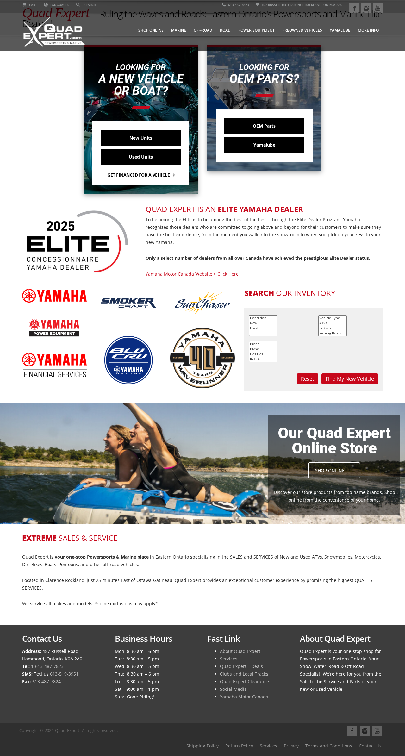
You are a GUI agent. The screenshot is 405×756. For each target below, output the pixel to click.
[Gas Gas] (263, 354)
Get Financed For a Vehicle (139, 175)
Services (228, 659)
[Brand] (263, 344)
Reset (307, 378)
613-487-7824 (46, 681)
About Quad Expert (240, 651)
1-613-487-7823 (47, 666)
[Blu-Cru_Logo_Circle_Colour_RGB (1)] (128, 360)
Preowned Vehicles (302, 30)
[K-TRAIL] (263, 359)
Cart (32, 5)
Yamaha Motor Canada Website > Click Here (192, 274)
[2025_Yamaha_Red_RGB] (54, 296)
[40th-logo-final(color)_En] (202, 358)
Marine (178, 30)
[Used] (263, 328)
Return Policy (239, 746)
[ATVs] (332, 323)
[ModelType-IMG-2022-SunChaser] (202, 303)
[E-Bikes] (332, 328)
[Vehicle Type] (332, 318)
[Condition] (263, 318)
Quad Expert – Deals (241, 666)
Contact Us (370, 746)
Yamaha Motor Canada (244, 697)
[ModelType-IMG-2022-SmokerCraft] (128, 303)
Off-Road (203, 30)
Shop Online (151, 30)
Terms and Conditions (328, 746)
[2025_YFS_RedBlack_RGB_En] (54, 365)
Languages (59, 5)
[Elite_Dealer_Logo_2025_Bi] (79, 241)
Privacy (291, 746)
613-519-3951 (64, 674)
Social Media (233, 689)
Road (225, 30)
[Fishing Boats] (332, 333)
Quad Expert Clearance (244, 681)
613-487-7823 (238, 5)
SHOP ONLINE (330, 470)
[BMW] (263, 349)
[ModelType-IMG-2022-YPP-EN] (54, 327)
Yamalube (340, 30)
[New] (263, 323)
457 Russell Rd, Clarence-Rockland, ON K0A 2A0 (301, 5)
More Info (368, 30)
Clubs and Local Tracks (244, 674)
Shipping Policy (202, 746)
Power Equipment (256, 30)
